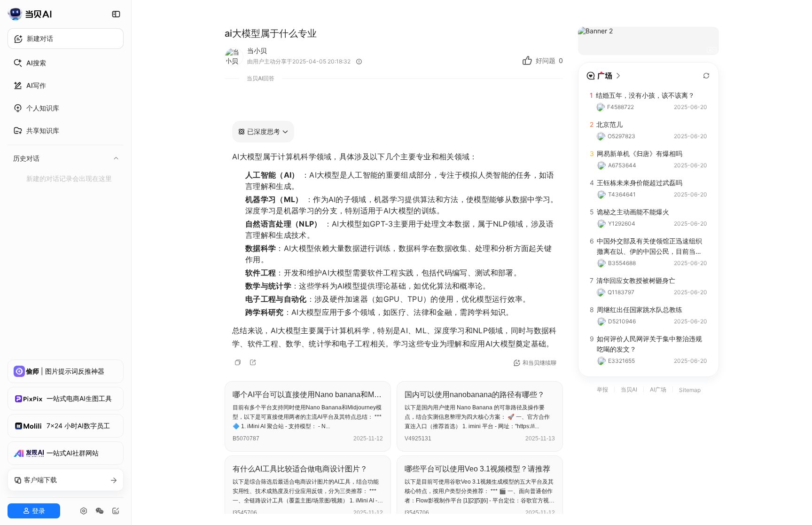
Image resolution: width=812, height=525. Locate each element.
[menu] (66, 119)
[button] (263, 131)
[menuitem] (66, 63)
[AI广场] (604, 75)
